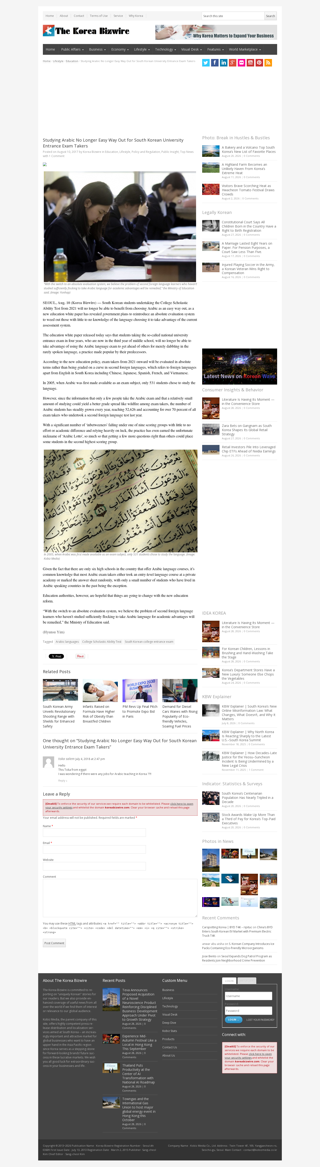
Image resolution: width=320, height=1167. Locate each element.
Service (118, 16)
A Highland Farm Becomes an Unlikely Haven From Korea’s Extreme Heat (244, 168)
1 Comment (56, 156)
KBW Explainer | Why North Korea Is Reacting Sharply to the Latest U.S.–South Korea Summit (248, 736)
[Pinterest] (259, 62)
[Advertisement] (120, 100)
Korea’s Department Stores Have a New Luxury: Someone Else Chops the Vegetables (248, 674)
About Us (168, 1055)
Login (229, 981)
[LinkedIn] (223, 62)
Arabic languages (67, 642)
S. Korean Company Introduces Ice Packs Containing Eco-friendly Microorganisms (238, 946)
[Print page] (120, 164)
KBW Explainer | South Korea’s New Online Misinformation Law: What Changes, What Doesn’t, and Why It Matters (249, 712)
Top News (186, 152)
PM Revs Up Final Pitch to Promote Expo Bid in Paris (140, 711)
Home (50, 16)
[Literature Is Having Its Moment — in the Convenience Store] (211, 408)
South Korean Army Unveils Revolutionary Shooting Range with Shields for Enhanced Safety (59, 716)
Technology (164, 49)
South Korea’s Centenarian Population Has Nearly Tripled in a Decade (247, 797)
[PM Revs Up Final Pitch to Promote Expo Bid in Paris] (140, 690)
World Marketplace (243, 49)
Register (246, 981)
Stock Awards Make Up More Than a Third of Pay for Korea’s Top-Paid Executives (248, 818)
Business (96, 49)
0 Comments (252, 156)
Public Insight (170, 152)
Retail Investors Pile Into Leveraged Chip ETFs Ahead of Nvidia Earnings (249, 449)
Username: (232, 989)
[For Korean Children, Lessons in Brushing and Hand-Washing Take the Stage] (211, 652)
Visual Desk (190, 49)
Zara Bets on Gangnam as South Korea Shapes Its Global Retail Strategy (247, 429)
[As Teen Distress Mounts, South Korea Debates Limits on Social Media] (230, 879)
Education (72, 61)
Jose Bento (209, 956)
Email (47, 843)
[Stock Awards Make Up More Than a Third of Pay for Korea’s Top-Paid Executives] (211, 817)
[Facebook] (215, 62)
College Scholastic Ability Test (101, 642)
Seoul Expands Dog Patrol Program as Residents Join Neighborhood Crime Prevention (237, 958)
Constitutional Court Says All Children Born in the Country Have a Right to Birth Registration (249, 226)
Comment (49, 877)
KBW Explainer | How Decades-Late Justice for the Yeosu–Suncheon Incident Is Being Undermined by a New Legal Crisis (249, 759)
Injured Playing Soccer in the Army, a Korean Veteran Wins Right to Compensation (248, 268)
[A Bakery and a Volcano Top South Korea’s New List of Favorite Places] (211, 151)
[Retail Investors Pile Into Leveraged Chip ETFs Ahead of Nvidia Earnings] (211, 450)
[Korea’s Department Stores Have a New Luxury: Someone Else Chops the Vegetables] (211, 673)
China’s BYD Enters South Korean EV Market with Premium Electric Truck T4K (237, 931)
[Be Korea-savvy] (87, 30)
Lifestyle (140, 49)
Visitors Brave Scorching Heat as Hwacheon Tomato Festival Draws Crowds (248, 189)
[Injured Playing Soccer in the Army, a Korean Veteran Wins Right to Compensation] (211, 267)
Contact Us (169, 1047)
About (64, 16)
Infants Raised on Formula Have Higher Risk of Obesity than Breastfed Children (99, 713)
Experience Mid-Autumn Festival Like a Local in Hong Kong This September (139, 1042)
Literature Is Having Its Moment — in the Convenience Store (248, 401)
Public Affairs (71, 49)
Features (214, 49)
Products (168, 1039)
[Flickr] (241, 62)
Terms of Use (99, 16)
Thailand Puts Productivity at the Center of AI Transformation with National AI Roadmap (138, 1073)
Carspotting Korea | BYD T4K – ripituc (227, 927)
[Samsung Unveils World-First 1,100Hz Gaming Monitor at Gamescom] (211, 902)
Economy (118, 49)
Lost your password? (260, 1019)
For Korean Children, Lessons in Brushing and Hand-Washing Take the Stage (247, 652)
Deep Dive (169, 1023)
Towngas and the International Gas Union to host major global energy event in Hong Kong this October (139, 1109)
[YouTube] (250, 62)
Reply (61, 780)
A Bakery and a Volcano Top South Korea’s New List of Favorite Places (249, 149)
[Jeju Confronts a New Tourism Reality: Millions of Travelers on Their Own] (211, 880)
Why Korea (136, 16)
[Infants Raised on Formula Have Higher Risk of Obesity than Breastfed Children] (100, 690)
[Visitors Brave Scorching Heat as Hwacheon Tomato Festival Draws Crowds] (211, 189)
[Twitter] (206, 62)
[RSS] (268, 62)
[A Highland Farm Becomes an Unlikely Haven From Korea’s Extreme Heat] (211, 167)
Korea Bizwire (92, 152)
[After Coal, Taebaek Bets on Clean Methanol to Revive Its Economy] (268, 902)
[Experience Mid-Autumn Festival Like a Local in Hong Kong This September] (230, 853)
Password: (232, 1004)
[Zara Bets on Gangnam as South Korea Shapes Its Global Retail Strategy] (211, 429)
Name (48, 826)
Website (48, 860)
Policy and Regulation (146, 152)
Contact (79, 16)
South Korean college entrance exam (149, 642)
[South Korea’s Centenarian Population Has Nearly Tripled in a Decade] (211, 798)
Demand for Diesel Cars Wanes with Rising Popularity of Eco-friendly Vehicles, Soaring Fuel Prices (179, 716)
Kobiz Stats (169, 1031)
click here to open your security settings (248, 1055)
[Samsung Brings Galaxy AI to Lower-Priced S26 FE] (230, 901)
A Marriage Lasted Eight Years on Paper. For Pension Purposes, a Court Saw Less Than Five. (247, 247)
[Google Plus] (232, 62)
